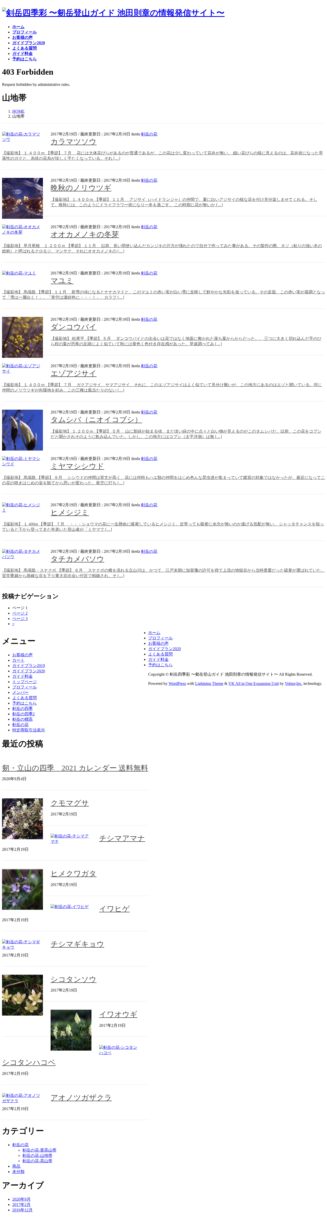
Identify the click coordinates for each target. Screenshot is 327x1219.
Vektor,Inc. (293, 683)
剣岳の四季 (22, 708)
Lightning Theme (209, 683)
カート (18, 660)
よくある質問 (24, 698)
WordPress (177, 683)
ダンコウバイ (74, 327)
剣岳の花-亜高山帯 (39, 1150)
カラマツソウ (74, 141)
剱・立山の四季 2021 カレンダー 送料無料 (75, 768)
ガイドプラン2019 (28, 665)
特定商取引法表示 (28, 730)
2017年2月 (21, 1204)
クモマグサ (70, 803)
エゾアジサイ (74, 373)
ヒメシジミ (70, 512)
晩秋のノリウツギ (81, 188)
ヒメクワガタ (74, 873)
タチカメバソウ (77, 559)
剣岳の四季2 (23, 714)
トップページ (24, 682)
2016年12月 (22, 1210)
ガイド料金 (22, 676)
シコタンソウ (74, 979)
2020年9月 (21, 1199)
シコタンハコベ (29, 1062)
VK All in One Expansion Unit (253, 683)
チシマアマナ (122, 838)
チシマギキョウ (77, 944)
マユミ (62, 281)
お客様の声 (22, 655)
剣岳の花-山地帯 (37, 1155)
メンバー (20, 692)
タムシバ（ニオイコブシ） (96, 420)
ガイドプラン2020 (28, 671)
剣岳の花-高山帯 (37, 1161)
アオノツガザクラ (81, 1098)
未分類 (18, 1171)
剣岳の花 (149, 134)
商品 (16, 1166)
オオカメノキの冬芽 (85, 234)
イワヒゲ (114, 909)
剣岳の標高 (22, 719)
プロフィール (24, 687)
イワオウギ (118, 1014)
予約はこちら (24, 703)
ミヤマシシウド (77, 466)
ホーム (154, 632)
